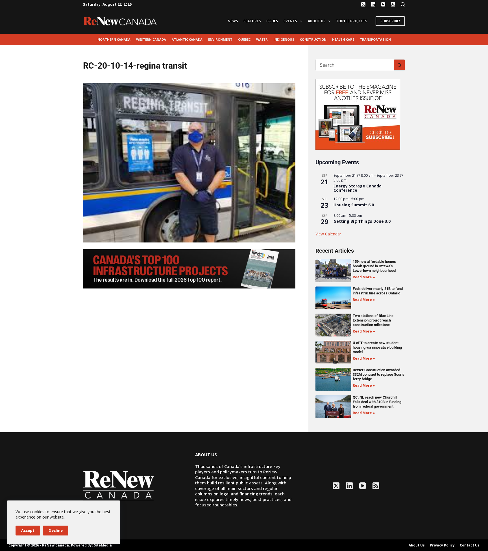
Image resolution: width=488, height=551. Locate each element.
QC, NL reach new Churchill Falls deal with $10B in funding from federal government (377, 401)
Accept (27, 530)
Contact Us (470, 545)
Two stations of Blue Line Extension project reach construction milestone (373, 320)
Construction (313, 39)
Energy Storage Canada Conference (358, 188)
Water (262, 39)
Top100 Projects (351, 21)
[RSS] (393, 4)
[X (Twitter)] (363, 4)
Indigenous (283, 39)
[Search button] (399, 65)
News (233, 21)
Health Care (343, 39)
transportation (375, 39)
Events (290, 21)
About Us (316, 21)
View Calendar (328, 234)
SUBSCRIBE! (390, 21)
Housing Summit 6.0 (354, 204)
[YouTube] (383, 4)
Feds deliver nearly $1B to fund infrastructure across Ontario (378, 291)
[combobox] (355, 65)
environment (220, 39)
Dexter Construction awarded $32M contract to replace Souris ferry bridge (378, 374)
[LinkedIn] (373, 4)
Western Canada (151, 39)
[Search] (403, 4)
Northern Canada (113, 39)
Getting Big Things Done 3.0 (362, 221)
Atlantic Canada (187, 39)
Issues (272, 21)
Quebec (244, 39)
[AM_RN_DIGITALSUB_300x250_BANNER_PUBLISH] (357, 114)
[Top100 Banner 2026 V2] (189, 268)
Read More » (364, 277)
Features (252, 21)
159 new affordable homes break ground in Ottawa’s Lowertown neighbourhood (374, 266)
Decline (56, 530)
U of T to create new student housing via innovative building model (377, 347)
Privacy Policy (442, 545)
